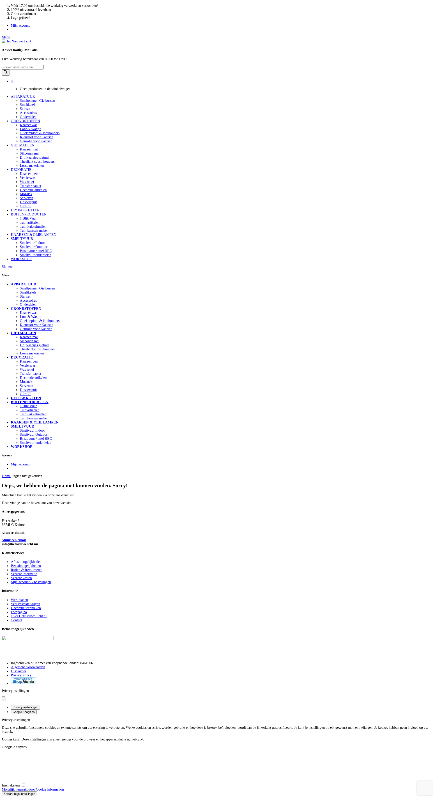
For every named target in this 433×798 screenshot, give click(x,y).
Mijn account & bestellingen (31, 582)
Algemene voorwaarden (28, 667)
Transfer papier (30, 186)
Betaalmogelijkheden (26, 566)
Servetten (26, 198)
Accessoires (28, 113)
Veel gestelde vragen (25, 604)
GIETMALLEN (23, 145)
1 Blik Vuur (28, 218)
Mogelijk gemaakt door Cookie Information (33, 789)
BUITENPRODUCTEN (29, 214)
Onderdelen (28, 117)
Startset (25, 109)
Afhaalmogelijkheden (26, 562)
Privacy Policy (21, 675)
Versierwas (27, 178)
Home (6, 476)
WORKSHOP (21, 259)
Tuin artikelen (29, 222)
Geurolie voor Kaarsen (36, 141)
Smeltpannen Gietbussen (37, 100)
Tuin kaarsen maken (34, 230)
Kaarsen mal (29, 149)
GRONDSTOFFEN (25, 121)
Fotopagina (19, 612)
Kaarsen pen (29, 174)
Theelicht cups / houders (37, 161)
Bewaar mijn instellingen (19, 794)
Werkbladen (19, 600)
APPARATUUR (23, 96)
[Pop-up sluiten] (3, 698)
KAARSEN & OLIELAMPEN (33, 234)
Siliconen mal (29, 153)
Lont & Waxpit (30, 129)
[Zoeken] (5, 72)
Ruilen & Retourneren (26, 570)
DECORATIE (21, 169)
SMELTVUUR (22, 239)
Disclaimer (18, 671)
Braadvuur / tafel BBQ (36, 251)
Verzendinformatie (24, 574)
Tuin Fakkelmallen (33, 226)
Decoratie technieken (26, 608)
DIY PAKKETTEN (25, 210)
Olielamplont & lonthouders (40, 133)
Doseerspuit (28, 202)
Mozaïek (26, 194)
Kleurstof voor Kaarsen (36, 137)
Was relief (27, 182)
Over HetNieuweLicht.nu (29, 616)
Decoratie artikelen (33, 190)
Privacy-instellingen (25, 707)
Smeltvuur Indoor (32, 243)
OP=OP (25, 206)
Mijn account (20, 25)
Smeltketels (28, 104)
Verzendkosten (21, 578)
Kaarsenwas (28, 125)
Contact (16, 620)
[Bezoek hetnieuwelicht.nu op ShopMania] (23, 683)
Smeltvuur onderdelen (35, 255)
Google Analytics (24, 712)
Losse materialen (32, 165)
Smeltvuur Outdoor (33, 247)
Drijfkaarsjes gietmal (34, 157)
